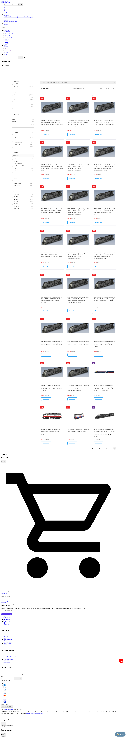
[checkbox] (23, 84)
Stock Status (16, 81)
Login (6, 52)
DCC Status (15, 178)
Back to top (3, 602)
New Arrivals (7, 31)
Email (2, 676)
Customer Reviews (8, 639)
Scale (14, 92)
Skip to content (4, 1)
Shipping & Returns (8, 659)
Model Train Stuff (8, 709)
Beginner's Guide (8, 21)
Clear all (10, 725)
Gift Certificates (7, 658)
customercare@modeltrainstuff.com (19, 17)
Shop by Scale (8, 33)
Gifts (6, 44)
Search (2, 4)
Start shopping (4, 593)
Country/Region (4, 704)
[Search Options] (114, 82)
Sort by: (106, 88)
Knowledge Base (8, 642)
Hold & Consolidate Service (10, 656)
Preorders (7, 30)
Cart (6, 54)
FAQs (15, 21)
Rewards (6, 46)
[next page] (114, 448)
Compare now (4, 725)
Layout (6, 42)
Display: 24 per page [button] (77, 88)
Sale (5, 45)
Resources (7, 50)
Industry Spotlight (9, 37)
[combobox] (11, 5)
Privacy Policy (7, 662)
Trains (6, 40)
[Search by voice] (24, 4)
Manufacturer (16, 130)
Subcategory (16, 114)
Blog (13, 21)
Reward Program (7, 643)
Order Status (6, 660)
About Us (6, 636)
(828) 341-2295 (7, 17)
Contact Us (7, 48)
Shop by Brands (8, 35)
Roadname (15, 152)
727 (111, 448)
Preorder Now (46, 134)
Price (14, 191)
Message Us (30, 17)
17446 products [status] (45, 88)
